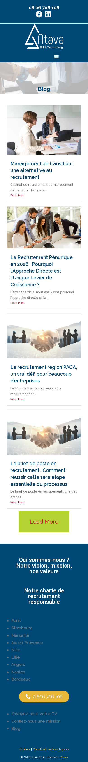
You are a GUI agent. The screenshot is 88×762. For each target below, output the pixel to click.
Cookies (24, 749)
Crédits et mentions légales (51, 749)
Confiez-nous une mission (35, 721)
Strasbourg (22, 627)
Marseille (20, 635)
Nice (15, 649)
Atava (64, 757)
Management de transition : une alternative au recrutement (41, 170)
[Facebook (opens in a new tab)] (40, 14)
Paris (16, 620)
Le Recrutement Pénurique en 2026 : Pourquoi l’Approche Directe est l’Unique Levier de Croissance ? (41, 271)
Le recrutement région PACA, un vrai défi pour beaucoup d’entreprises (43, 374)
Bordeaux (20, 679)
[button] (56, 56)
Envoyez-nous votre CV (34, 713)
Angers (18, 664)
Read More (17, 195)
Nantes (18, 672)
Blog (15, 728)
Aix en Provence (27, 642)
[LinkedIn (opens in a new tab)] (48, 14)
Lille (15, 657)
